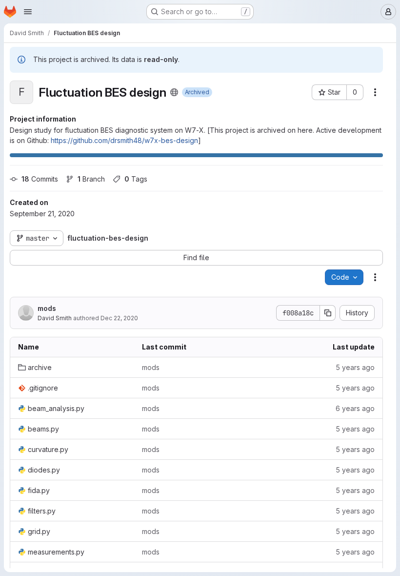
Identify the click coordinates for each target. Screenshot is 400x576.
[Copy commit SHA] (328, 313)
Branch (91, 179)
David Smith (55, 318)
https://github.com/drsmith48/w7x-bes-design (124, 140)
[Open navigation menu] (28, 12)
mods (47, 308)
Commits (39, 179)
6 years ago (355, 408)
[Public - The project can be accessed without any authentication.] (174, 92)
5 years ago (355, 367)
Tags (135, 179)
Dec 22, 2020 (119, 318)
